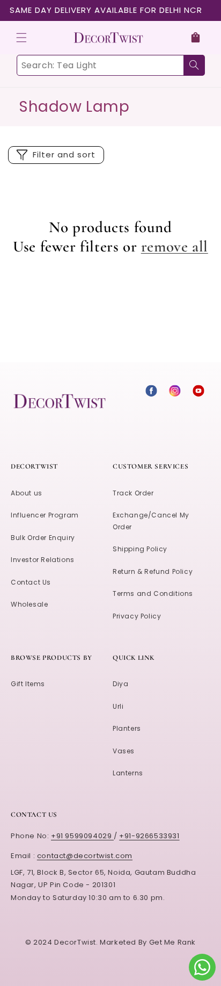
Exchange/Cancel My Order (151, 520)
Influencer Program (45, 515)
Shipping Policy (140, 548)
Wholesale (29, 604)
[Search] (194, 65)
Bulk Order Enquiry (43, 537)
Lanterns (128, 773)
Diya (120, 683)
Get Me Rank (172, 942)
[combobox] (110, 65)
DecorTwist (75, 942)
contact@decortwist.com (84, 856)
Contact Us (31, 582)
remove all (174, 246)
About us (26, 493)
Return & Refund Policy (153, 571)
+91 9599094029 (82, 836)
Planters (127, 728)
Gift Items (28, 683)
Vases (124, 750)
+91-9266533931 (149, 836)
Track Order (133, 493)
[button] (21, 37)
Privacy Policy (137, 616)
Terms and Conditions (153, 593)
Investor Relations (43, 559)
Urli (118, 706)
